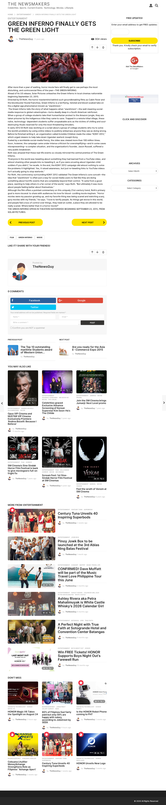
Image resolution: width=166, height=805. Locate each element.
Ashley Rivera (76, 592)
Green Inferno (25, 237)
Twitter (34, 307)
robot (78, 709)
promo (79, 397)
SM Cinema (60, 472)
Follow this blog (134, 100)
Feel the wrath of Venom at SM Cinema (91, 490)
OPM (82, 620)
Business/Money (48, 707)
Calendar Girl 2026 (91, 592)
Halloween (64, 470)
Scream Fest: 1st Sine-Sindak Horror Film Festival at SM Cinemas (57, 478)
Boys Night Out (77, 648)
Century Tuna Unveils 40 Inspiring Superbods (78, 515)
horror (29, 462)
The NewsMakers (29, 4)
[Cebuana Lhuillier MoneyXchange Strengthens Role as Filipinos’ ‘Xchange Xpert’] (23, 744)
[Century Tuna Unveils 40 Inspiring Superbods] (31, 521)
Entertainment (17, 18)
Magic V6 (11, 709)
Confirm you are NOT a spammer (28, 328)
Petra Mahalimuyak (66, 594)
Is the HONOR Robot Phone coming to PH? (91, 713)
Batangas (75, 620)
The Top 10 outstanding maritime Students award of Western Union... (36, 349)
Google (81, 300)
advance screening (50, 397)
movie (39, 237)
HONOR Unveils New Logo (91, 763)
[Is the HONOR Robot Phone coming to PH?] (91, 693)
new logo (80, 760)
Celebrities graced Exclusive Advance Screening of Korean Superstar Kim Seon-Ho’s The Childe (56, 407)
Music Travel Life (93, 565)
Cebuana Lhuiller (29, 758)
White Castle (80, 594)
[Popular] (12, 510)
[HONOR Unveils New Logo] (91, 744)
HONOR (87, 648)
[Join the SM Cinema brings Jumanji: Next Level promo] (91, 381)
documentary (13, 410)
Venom (79, 486)
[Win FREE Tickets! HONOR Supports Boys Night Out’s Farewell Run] (31, 659)
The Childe (52, 399)
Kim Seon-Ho (64, 397)
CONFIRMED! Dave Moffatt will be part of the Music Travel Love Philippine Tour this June (80, 574)
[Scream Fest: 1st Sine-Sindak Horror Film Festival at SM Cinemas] (57, 452)
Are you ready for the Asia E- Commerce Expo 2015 (88, 348)
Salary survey (48, 709)
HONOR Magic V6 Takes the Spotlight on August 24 (23, 713)
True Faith (89, 620)
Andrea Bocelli (27, 408)
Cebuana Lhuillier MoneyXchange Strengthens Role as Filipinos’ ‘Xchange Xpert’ (22, 765)
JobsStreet (60, 707)
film (12, 237)
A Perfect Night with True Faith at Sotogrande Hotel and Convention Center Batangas (82, 628)
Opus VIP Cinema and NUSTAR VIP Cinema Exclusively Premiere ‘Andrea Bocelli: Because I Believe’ (22, 418)
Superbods (88, 509)
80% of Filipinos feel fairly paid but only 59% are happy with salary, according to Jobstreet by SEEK (56, 717)
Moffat (82, 565)
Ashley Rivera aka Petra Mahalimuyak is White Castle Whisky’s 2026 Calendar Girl (81, 602)
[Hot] (12, 734)
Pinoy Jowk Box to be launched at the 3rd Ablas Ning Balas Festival (78, 545)
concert (74, 565)
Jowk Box (75, 537)
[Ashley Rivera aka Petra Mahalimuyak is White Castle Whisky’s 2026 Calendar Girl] (31, 604)
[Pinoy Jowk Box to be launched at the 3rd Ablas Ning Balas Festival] (31, 548)
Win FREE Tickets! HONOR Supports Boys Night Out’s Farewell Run (79, 656)
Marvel (93, 484)
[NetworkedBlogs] (134, 96)
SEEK (57, 709)
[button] (151, 5)
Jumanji (93, 395)
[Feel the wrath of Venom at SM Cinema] (91, 459)
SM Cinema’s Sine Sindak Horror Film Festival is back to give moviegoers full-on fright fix (23, 469)
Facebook (34, 300)
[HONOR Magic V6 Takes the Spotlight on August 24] (23, 693)
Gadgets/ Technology (17, 707)
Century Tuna (76, 509)
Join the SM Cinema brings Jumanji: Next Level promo (91, 401)
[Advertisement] (133, 140)
